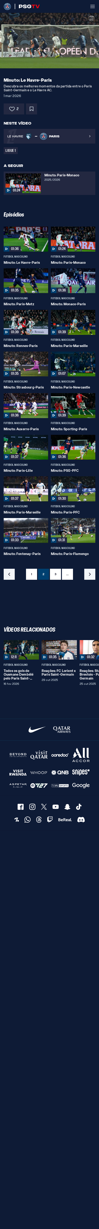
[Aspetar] (18, 785)
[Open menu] (92, 6)
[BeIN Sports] (60, 785)
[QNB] (60, 772)
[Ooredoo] (60, 755)
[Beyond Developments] (18, 755)
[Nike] (37, 729)
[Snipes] (81, 772)
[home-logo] (7, 6)
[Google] (81, 785)
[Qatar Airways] (61, 729)
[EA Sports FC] (39, 785)
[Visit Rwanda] (18, 772)
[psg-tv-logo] (27, 6)
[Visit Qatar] (39, 755)
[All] (81, 755)
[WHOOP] (39, 772)
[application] (49, 40)
